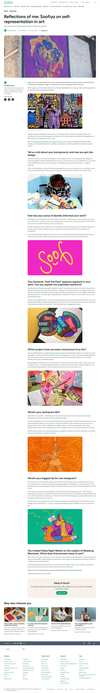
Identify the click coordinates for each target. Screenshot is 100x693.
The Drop (62, 670)
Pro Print (62, 674)
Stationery (46, 6)
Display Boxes (26, 666)
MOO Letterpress (46, 672)
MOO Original (45, 670)
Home (6, 11)
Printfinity (62, 676)
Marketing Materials (36, 6)
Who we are (63, 666)
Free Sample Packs (63, 2)
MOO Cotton (45, 668)
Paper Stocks (45, 659)
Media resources (64, 661)
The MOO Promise (65, 679)
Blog (75, 6)
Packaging (62, 681)
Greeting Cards (8, 679)
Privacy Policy (60, 689)
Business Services (67, 6)
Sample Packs (45, 674)
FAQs (80, 666)
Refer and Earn (82, 672)
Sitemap (71, 689)
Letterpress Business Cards (10, 668)
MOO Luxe (44, 663)
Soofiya (30, 82)
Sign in (77, 2)
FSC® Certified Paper (47, 676)
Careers (62, 668)
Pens (24, 676)
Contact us (81, 659)
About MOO (63, 659)
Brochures (6, 674)
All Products (7, 659)
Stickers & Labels (25, 6)
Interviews (13, 11)
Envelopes (25, 663)
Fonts (66, 689)
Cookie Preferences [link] (91, 689)
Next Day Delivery (83, 663)
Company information (80, 689)
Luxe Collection (46, 679)
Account (71, 2)
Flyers (5, 676)
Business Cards (8, 6)
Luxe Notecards (27, 661)
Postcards (16, 6)
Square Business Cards (9, 663)
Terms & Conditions (51, 689)
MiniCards (6, 666)
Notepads (25, 672)
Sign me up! (61, 593)
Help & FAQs (81, 6)
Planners (25, 674)
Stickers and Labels (9, 672)
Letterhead (25, 659)
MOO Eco (44, 661)
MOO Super (45, 666)
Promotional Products (55, 6)
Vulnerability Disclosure (85, 678)
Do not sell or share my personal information (87, 675)
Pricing (81, 661)
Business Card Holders (28, 668)
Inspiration (44, 30)
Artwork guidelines (84, 668)
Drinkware (25, 679)
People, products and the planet (68, 663)
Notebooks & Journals (28, 670)
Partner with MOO (64, 683)
